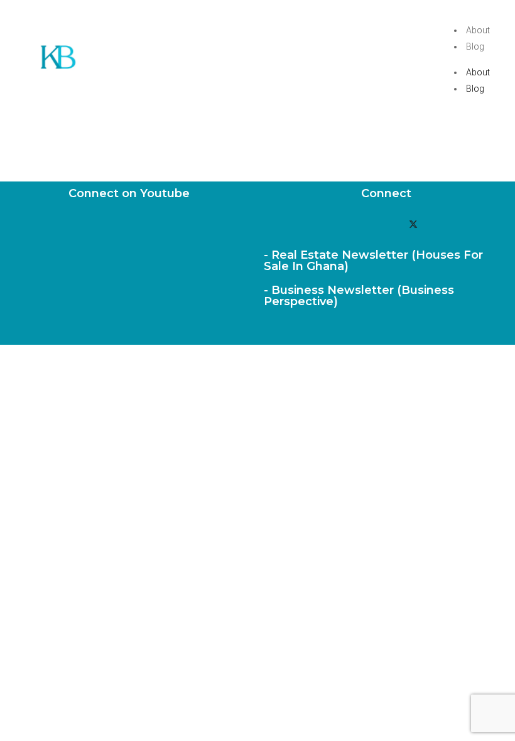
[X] (413, 224)
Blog (475, 46)
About (478, 30)
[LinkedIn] (386, 224)
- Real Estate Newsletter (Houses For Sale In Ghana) (373, 260)
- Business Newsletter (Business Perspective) (359, 295)
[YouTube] (359, 224)
